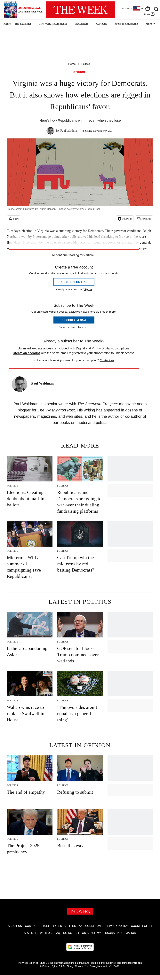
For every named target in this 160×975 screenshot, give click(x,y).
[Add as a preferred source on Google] (80, 947)
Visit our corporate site (129, 963)
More (149, 23)
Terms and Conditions (85, 925)
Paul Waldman (69, 130)
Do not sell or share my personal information (99, 932)
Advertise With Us (38, 932)
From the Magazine (126, 23)
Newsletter (146, 218)
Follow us (127, 218)
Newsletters (81, 23)
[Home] (7, 23)
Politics (85, 63)
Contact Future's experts (45, 925)
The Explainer (22, 23)
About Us (15, 925)
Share (16, 218)
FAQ (57, 932)
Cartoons (101, 23)
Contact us (107, 360)
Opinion (79, 72)
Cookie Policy (141, 925)
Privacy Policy (117, 925)
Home (72, 63)
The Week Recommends (53, 23)
